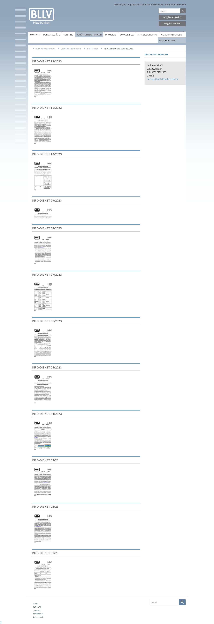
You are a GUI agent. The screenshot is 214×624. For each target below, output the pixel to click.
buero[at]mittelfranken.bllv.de (162, 79)
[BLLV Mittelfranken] (41, 15)
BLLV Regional (167, 40)
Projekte (110, 34)
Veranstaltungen (171, 34)
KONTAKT (37, 607)
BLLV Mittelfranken (45, 48)
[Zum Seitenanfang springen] (1, 622)
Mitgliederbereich (172, 17)
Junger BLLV (127, 34)
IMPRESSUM (38, 613)
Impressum (133, 4)
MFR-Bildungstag (148, 34)
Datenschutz (38, 617)
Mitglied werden (172, 23)
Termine (68, 34)
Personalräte (51, 34)
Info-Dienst (92, 48)
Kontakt (35, 34)
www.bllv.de (120, 4)
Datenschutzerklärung (152, 4)
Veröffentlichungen (89, 34)
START (35, 603)
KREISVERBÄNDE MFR (175, 4)
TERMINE (36, 610)
